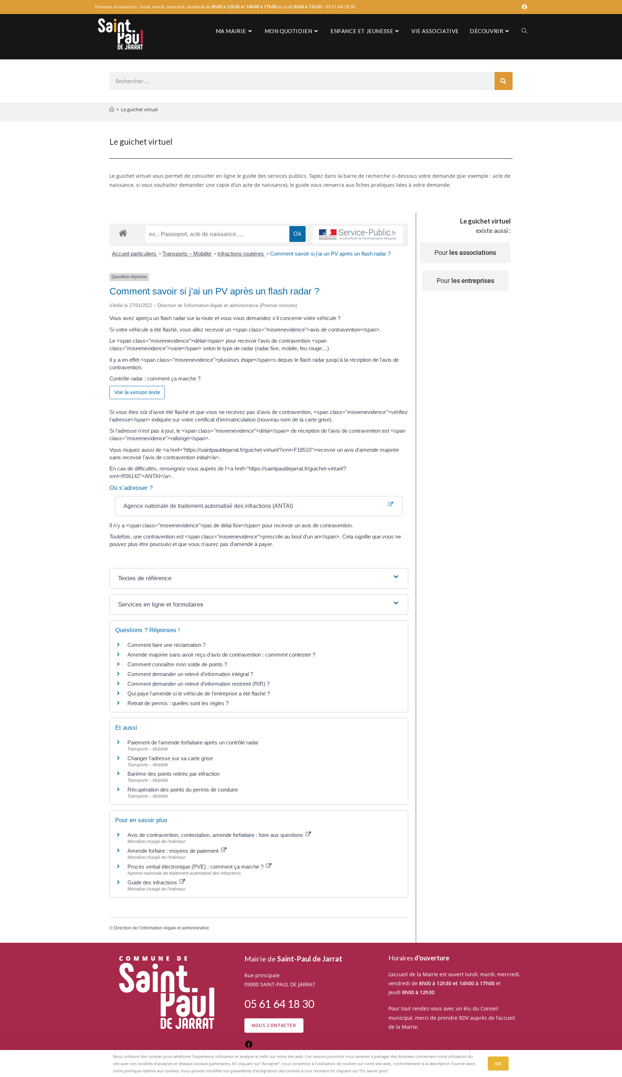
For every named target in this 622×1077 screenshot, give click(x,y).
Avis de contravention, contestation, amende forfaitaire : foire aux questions (216, 835)
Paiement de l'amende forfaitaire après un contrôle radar (192, 742)
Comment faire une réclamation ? (166, 645)
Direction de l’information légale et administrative (161, 927)
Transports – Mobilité (187, 254)
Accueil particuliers (135, 254)
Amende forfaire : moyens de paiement (173, 851)
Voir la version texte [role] (137, 392)
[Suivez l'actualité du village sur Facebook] (248, 1046)
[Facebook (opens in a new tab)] (523, 6)
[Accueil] (111, 109)
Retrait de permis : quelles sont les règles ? (178, 703)
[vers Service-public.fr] (358, 235)
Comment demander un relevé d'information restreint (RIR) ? (198, 684)
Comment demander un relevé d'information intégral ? (190, 674)
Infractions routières (241, 254)
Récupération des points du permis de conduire (182, 790)
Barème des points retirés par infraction (173, 774)
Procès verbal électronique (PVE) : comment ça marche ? (196, 867)
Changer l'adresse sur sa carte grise (170, 758)
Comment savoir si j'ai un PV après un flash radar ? (330, 254)
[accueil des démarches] (123, 232)
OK (498, 1063)
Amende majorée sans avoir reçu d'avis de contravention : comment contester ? (221, 655)
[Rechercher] (504, 81)
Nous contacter (274, 1025)
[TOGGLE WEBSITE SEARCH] (524, 31)
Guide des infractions (153, 882)
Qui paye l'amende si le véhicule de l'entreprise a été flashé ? (198, 693)
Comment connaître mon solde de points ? (177, 664)
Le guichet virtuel (139, 109)
